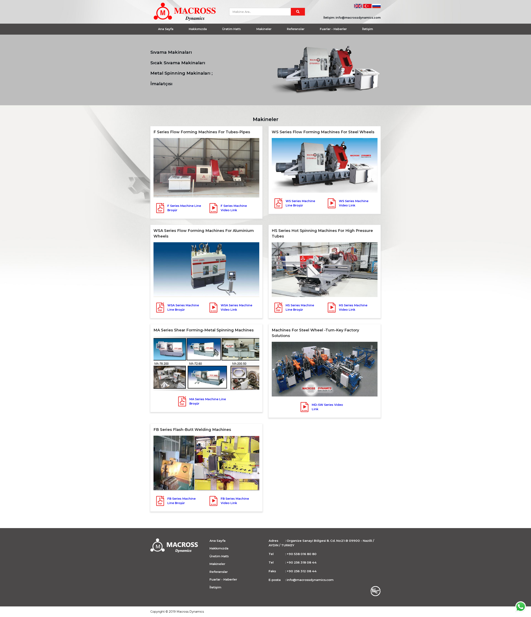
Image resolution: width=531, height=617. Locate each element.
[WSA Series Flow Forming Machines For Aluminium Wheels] (206, 269)
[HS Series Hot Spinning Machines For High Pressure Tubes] (325, 269)
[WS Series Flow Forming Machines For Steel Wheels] (325, 165)
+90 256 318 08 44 (302, 562)
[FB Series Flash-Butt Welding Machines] (206, 462)
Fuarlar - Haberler (333, 29)
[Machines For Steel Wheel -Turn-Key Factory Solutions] (325, 369)
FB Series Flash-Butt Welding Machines (192, 429)
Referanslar (295, 29)
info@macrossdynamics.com (358, 17)
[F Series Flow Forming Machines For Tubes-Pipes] (206, 167)
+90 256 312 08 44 (302, 571)
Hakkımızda (198, 29)
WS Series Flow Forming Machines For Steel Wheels (323, 132)
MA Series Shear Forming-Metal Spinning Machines (203, 330)
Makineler (264, 29)
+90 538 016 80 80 (302, 554)
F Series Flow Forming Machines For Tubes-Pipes (201, 132)
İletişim (367, 29)
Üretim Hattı (231, 29)
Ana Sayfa (165, 29)
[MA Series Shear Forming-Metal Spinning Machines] (206, 363)
